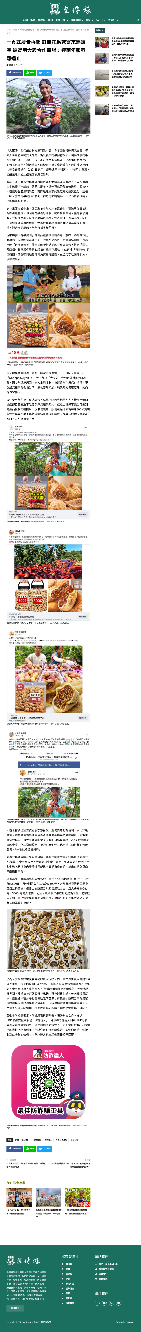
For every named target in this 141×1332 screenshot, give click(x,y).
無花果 (25, 1140)
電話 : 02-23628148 (108, 1264)
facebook (17, 72)
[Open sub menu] (67, 20)
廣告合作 (103, 1274)
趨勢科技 (74, 1140)
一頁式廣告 (36, 1140)
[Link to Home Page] (70, 8)
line (32, 72)
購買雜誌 (103, 1279)
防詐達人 (48, 1140)
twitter (46, 72)
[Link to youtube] (104, 1303)
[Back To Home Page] (26, 1260)
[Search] (137, 20)
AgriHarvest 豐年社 (31, 1322)
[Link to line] (118, 1303)
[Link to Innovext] (131, 1322)
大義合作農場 (61, 1140)
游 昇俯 (9, 65)
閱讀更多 (15, 1308)
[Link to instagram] (111, 1303)
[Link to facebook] (97, 1303)
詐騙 (17, 1140)
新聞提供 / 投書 (106, 1269)
